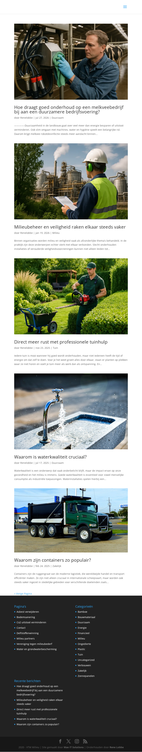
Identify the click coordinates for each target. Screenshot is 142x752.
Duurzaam (58, 117)
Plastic (81, 649)
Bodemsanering (26, 617)
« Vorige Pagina (23, 593)
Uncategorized (86, 660)
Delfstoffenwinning (28, 633)
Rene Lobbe (117, 747)
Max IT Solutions (74, 747)
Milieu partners (26, 638)
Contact (21, 627)
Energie (82, 627)
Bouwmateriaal (86, 617)
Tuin (55, 347)
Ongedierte (84, 644)
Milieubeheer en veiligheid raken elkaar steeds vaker (70, 227)
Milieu (56, 232)
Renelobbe (26, 117)
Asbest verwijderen (28, 611)
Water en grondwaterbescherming (37, 649)
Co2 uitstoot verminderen (31, 622)
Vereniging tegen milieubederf (34, 644)
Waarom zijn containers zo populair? (52, 560)
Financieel (84, 633)
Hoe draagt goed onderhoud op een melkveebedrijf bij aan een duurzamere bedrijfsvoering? (68, 109)
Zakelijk (56, 566)
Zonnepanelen (86, 676)
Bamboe (82, 611)
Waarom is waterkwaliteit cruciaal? (50, 457)
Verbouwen (84, 665)
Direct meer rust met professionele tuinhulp (61, 342)
